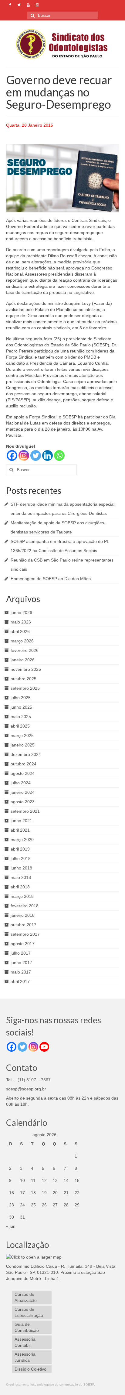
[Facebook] (12, 455)
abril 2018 (20, 886)
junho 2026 (21, 612)
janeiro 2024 (23, 792)
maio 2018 (21, 877)
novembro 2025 (26, 669)
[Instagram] (24, 455)
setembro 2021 (25, 811)
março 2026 (22, 640)
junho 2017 (21, 962)
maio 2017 (21, 972)
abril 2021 (20, 830)
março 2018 (22, 896)
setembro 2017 (25, 934)
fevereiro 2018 (25, 905)
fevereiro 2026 (25, 650)
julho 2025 (21, 697)
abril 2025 (20, 726)
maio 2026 (21, 622)
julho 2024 (21, 782)
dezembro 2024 (26, 754)
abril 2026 (20, 631)
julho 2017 (21, 953)
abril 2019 (20, 849)
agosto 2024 (23, 773)
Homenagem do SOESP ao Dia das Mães (51, 578)
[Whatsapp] (59, 455)
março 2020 (22, 839)
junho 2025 (21, 707)
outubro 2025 (23, 678)
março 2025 (22, 735)
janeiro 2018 (23, 915)
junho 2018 (21, 868)
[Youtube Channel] (44, 1047)
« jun (10, 1226)
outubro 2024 (23, 763)
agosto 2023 (23, 801)
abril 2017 (20, 981)
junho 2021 (21, 820)
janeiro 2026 (23, 659)
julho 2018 (21, 858)
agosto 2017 (23, 943)
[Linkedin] (47, 455)
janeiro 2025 (23, 745)
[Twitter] (35, 455)
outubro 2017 (23, 924)
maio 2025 (21, 716)
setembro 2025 (25, 688)
